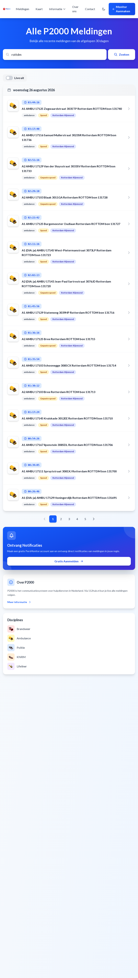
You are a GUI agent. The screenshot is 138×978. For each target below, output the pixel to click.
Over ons (75, 9)
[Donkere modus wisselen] (103, 9)
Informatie (55, 9)
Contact (90, 9)
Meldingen (22, 9)
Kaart (39, 9)
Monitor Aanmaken (123, 9)
